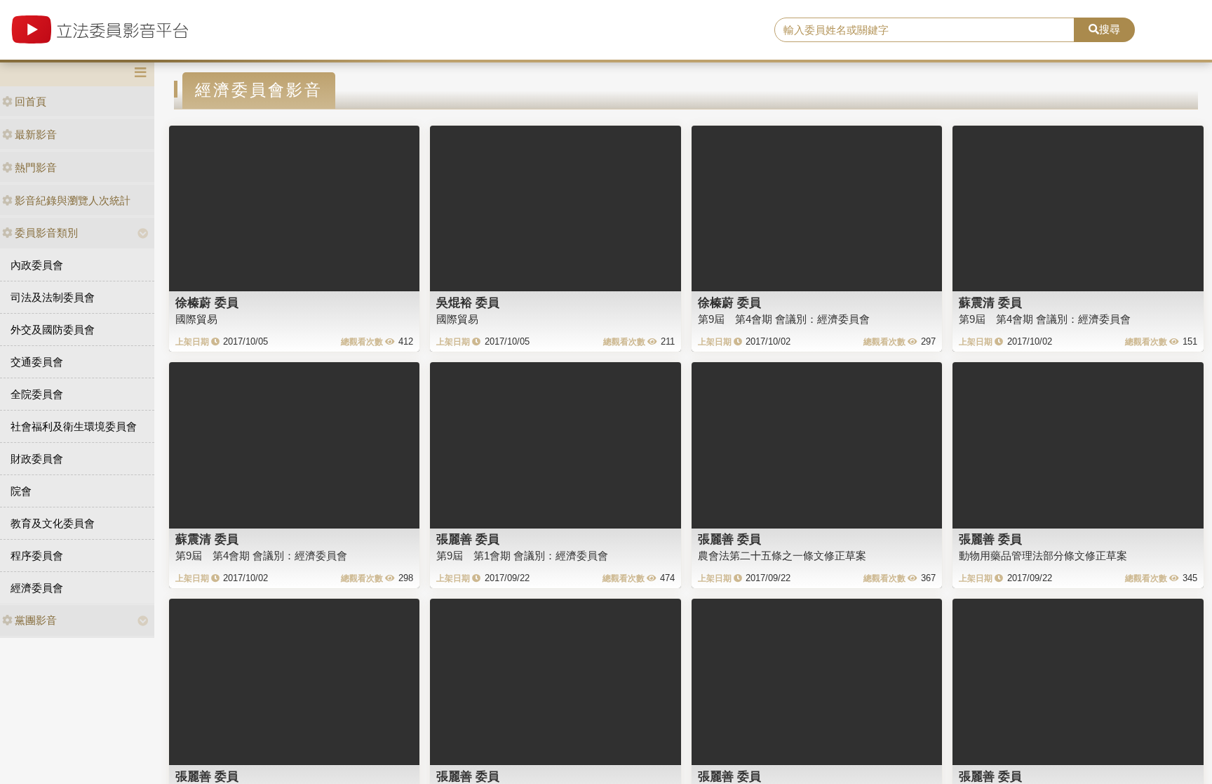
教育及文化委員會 (53, 523)
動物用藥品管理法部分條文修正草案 (1043, 556)
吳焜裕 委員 (467, 302)
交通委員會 (37, 362)
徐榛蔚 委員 (206, 302)
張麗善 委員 (467, 539)
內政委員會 (37, 265)
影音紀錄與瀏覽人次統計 (72, 200)
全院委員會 (37, 394)
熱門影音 (36, 167)
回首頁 (30, 101)
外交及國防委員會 (53, 329)
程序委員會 (37, 556)
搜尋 (1109, 29)
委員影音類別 (46, 233)
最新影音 (36, 134)
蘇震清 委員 (990, 302)
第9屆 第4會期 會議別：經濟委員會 (784, 319)
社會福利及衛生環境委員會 (74, 426)
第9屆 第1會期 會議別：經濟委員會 (522, 556)
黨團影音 (36, 620)
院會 (21, 491)
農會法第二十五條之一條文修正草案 (782, 556)
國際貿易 (196, 319)
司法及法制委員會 (53, 297)
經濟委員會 (37, 588)
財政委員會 (37, 459)
